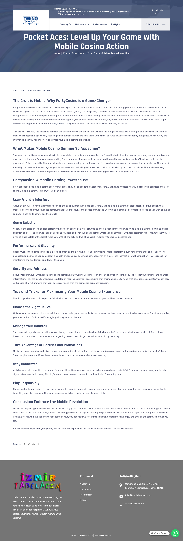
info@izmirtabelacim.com (138, 495)
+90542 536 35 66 (134, 503)
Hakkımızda (82, 24)
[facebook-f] (152, 10)
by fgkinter (20, 91)
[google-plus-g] (161, 10)
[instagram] (155, 13)
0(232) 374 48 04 (70, 9)
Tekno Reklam (80, 535)
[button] (175, 533)
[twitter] (157, 10)
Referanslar (100, 24)
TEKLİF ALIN (153, 24)
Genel (48, 91)
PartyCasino (58, 123)
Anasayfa (65, 24)
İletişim (115, 24)
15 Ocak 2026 (35, 91)
